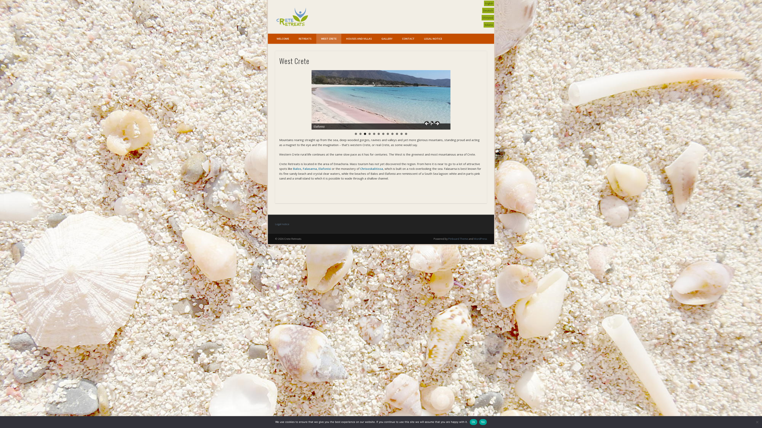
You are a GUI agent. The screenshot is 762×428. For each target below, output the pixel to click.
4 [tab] (369, 134)
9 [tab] (392, 134)
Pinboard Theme (458, 239)
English (489, 3)
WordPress (480, 239)
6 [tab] (379, 134)
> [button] (435, 124)
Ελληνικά (488, 17)
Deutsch (488, 10)
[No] (757, 422)
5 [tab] (374, 134)
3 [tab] (365, 134)
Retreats (305, 38)
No (483, 421)
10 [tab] (397, 134)
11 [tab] (401, 134)
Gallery (387, 38)
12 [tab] (406, 134)
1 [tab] (356, 134)
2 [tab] (360, 134)
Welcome (283, 38)
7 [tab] (383, 134)
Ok (473, 421)
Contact (408, 38)
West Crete (329, 38)
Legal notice (282, 224)
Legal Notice (433, 38)
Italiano (489, 25)
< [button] (428, 124)
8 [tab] (388, 134)
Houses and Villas (359, 38)
